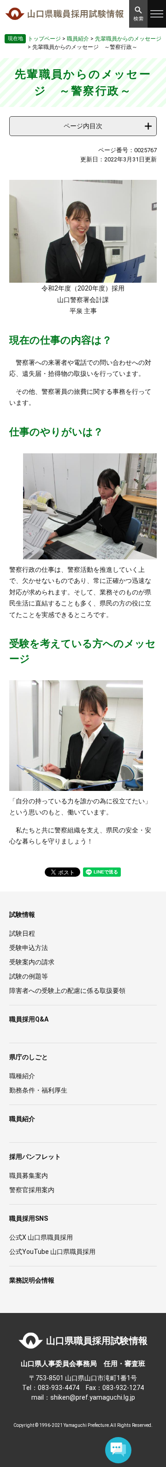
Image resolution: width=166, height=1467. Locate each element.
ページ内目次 (83, 126)
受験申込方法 (28, 947)
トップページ (44, 39)
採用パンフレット (35, 1156)
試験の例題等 (28, 976)
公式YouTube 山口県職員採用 (52, 1251)
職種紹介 (22, 1076)
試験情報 (22, 914)
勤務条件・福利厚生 (38, 1090)
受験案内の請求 (31, 962)
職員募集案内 (28, 1175)
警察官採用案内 (31, 1190)
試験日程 (22, 933)
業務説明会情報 (31, 1280)
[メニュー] (157, 14)
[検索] (138, 14)
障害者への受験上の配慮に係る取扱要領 (67, 990)
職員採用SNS (28, 1218)
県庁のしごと (28, 1057)
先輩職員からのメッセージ (128, 39)
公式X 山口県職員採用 (41, 1237)
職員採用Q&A (28, 1019)
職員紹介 (78, 39)
